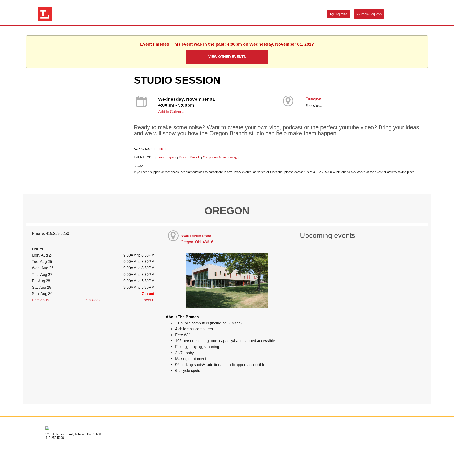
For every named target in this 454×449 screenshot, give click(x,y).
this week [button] (92, 300)
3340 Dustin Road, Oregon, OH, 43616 (197, 239)
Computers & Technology (220, 157)
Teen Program (166, 157)
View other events (227, 57)
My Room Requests (369, 14)
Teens (160, 149)
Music (183, 157)
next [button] (148, 300)
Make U (195, 157)
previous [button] (41, 300)
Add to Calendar (172, 111)
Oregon (313, 98)
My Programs (338, 14)
